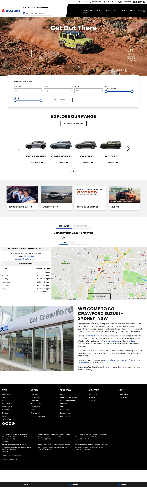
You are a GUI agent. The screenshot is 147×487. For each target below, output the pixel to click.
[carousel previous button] (68, 68)
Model (76, 87)
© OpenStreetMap (140, 298)
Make (46, 87)
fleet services (109, 360)
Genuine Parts (65, 413)
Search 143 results (58, 100)
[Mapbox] (57, 298)
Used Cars (35, 400)
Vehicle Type (18, 87)
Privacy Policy (123, 394)
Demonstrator (113, 341)
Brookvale (64, 226)
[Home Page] (11, 10)
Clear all (129, 82)
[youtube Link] (137, 2)
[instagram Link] (144, 2)
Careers (92, 400)
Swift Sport (6, 397)
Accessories (64, 410)
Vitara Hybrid (7, 407)
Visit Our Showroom (73, 123)
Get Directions (99, 296)
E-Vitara (5, 413)
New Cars (34, 394)
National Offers (36, 403)
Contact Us (93, 394)
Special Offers (126, 11)
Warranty (63, 403)
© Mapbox (131, 298)
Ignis (4, 400)
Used (133, 341)
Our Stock (110, 11)
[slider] (106, 91)
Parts (62, 407)
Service (62, 394)
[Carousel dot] (71, 171)
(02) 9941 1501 (28, 256)
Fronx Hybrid (6, 403)
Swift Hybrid (6, 394)
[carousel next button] (78, 68)
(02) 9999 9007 (11, 449)
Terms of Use (122, 397)
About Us (92, 397)
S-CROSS (5, 410)
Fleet (33, 410)
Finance (34, 413)
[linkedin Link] (140, 2)
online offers (127, 360)
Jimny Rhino (6, 419)
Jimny (4, 416)
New (105, 341)
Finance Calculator (38, 416)
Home (85, 11)
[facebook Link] (134, 2)
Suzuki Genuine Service (68, 397)
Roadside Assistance (67, 400)
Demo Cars (35, 397)
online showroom (95, 336)
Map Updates (65, 416)
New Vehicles (95, 11)
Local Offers (35, 407)
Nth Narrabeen (81, 226)
